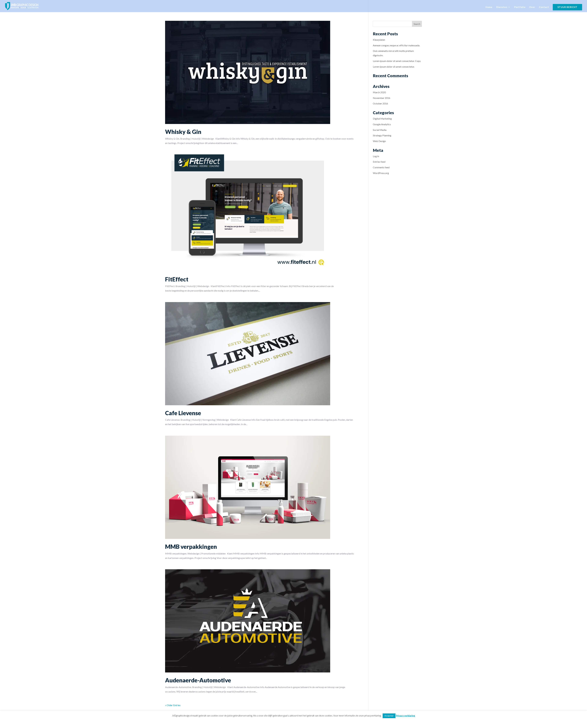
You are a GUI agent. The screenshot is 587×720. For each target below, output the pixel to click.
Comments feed (381, 167)
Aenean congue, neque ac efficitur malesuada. (396, 45)
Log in (376, 156)
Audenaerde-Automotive (198, 680)
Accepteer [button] (389, 715)
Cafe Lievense (183, 412)
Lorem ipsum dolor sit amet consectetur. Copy (397, 60)
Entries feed (379, 161)
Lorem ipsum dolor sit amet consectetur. (394, 66)
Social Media (379, 129)
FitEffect (176, 279)
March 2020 (379, 92)
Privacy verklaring (405, 715)
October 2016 (380, 103)
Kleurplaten (379, 39)
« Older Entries (173, 705)
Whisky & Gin (183, 131)
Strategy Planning (382, 135)
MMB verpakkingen (191, 546)
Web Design (379, 141)
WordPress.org (381, 173)
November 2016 (381, 97)
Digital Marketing (382, 118)
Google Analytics (382, 124)
